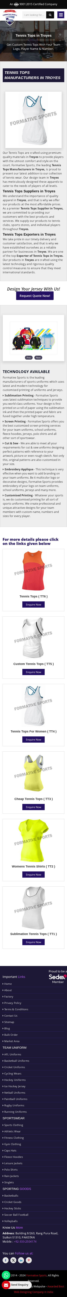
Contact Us (10, 1015)
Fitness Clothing (13, 1137)
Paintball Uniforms (15, 1099)
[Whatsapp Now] (6, 1275)
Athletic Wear (12, 1131)
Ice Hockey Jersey (14, 1086)
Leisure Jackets (12, 1163)
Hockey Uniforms (14, 1080)
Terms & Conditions (15, 1009)
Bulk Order (10, 1034)
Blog (6, 1028)
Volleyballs (10, 1221)
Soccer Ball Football (15, 1214)
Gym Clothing (12, 1144)
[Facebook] (6, 1260)
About (7, 990)
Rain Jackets (11, 1176)
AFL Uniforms (12, 1054)
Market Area (11, 1041)
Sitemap (8, 1022)
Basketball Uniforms (16, 1060)
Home (7, 983)
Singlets (8, 1182)
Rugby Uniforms (13, 1105)
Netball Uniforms (14, 1092)
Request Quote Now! (35, 296)
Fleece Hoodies (13, 1157)
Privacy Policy (12, 1003)
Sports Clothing (13, 1125)
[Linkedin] (21, 1260)
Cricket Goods (12, 1202)
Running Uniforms (15, 1111)
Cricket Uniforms (14, 1067)
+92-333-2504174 (25, 1241)
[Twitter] (13, 1260)
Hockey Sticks (12, 1208)
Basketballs (10, 1195)
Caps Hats (9, 1150)
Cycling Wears (12, 1073)
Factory (8, 996)
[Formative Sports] (10, 17)
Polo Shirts (10, 1169)
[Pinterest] (29, 1260)
